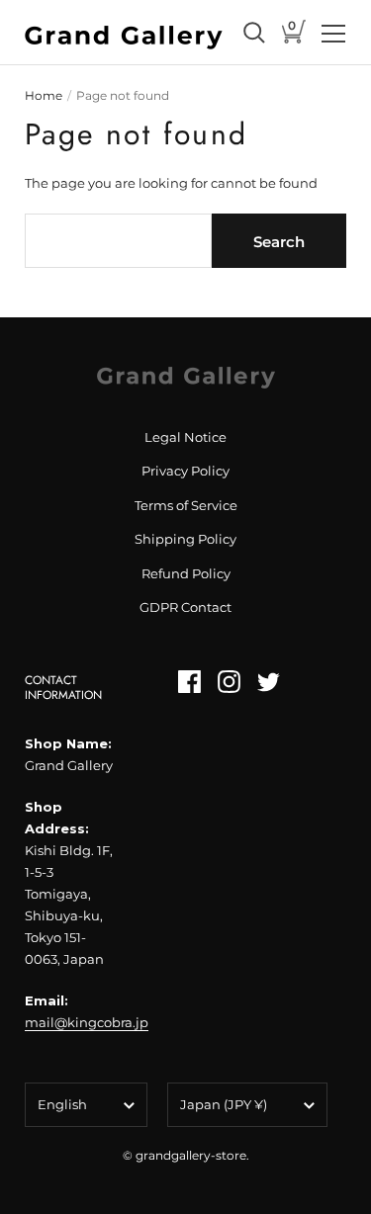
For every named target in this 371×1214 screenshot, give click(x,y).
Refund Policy (186, 573)
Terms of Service (186, 505)
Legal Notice (185, 437)
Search (279, 241)
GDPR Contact (185, 607)
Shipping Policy (185, 539)
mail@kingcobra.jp (86, 1022)
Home (43, 95)
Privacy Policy (185, 470)
